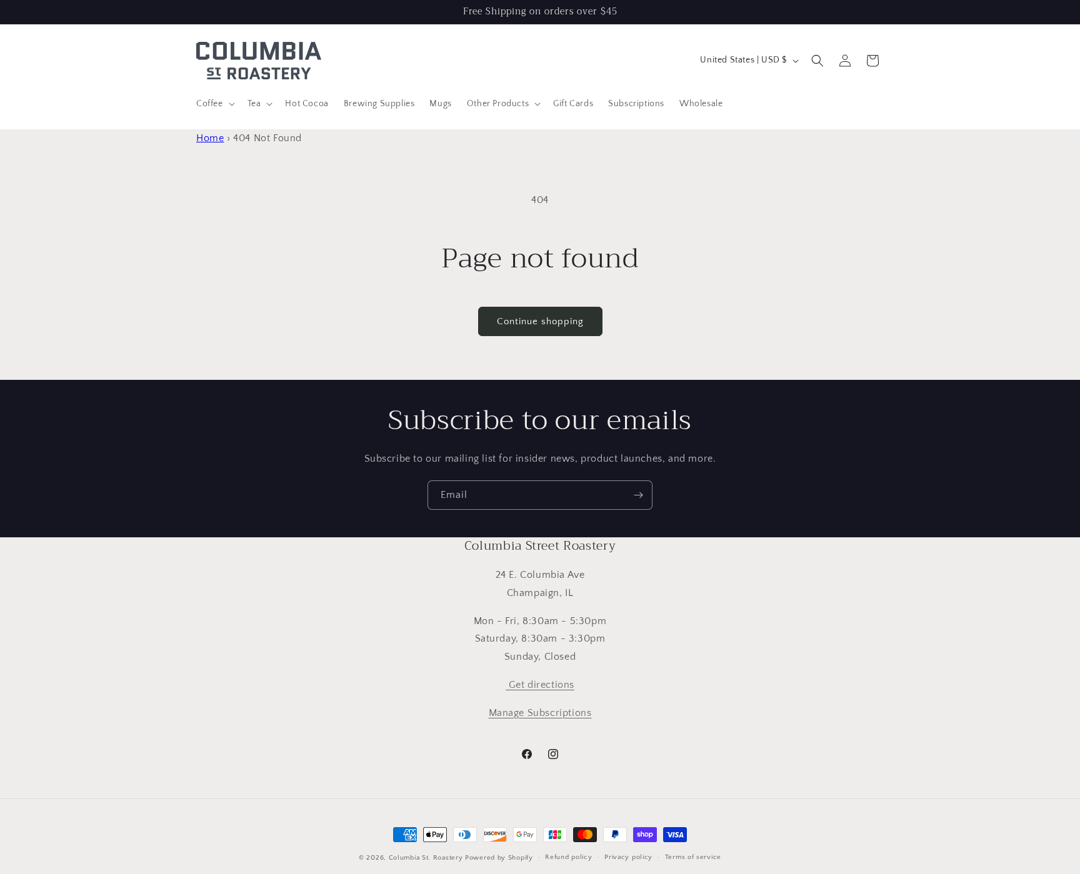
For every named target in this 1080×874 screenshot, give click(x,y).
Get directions (540, 684)
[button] (214, 104)
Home (210, 138)
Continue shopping (540, 321)
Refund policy (568, 857)
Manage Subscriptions (540, 712)
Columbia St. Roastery (426, 858)
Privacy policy (628, 857)
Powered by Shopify (499, 858)
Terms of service (693, 857)
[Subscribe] (638, 495)
